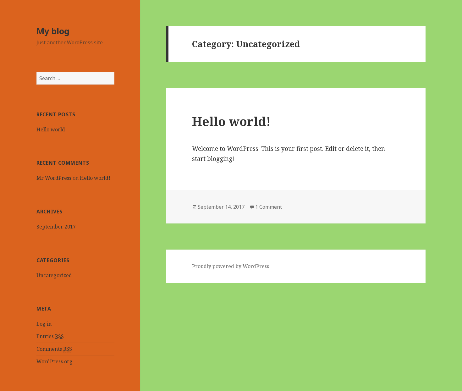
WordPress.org (54, 361)
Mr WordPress (53, 177)
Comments (54, 348)
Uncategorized (54, 275)
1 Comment (268, 206)
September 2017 (56, 226)
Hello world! (51, 129)
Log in (44, 323)
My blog (52, 31)
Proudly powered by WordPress (230, 266)
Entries (50, 336)
